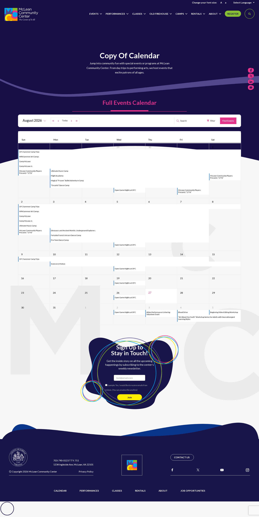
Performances (115, 13)
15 (213, 254)
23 (22, 292)
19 (118, 278)
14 (181, 254)
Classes (137, 13)
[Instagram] (247, 470)
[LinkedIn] (251, 81)
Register (232, 13)
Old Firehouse (159, 13)
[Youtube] (222, 470)
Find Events (228, 120)
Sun (23, 139)
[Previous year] (53, 121)
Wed (119, 139)
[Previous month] (58, 121)
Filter (212, 120)
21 (181, 278)
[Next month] (71, 121)
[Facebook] (172, 469)
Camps (180, 13)
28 (86, 147)
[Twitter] (251, 76)
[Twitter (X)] (196, 470)
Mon (55, 139)
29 (118, 147)
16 (22, 278)
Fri (181, 139)
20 (149, 278)
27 (54, 147)
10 (54, 254)
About (213, 13)
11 (86, 254)
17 (54, 278)
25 (86, 292)
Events (94, 13)
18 (86, 278)
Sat (213, 139)
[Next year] (76, 121)
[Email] (251, 87)
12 (118, 254)
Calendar (60, 490)
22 (213, 278)
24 (54, 292)
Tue (87, 139)
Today (65, 120)
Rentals (196, 13)
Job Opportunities (192, 490)
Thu (150, 139)
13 (149, 254)
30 (149, 147)
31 (181, 147)
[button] (250, 14)
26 (22, 147)
